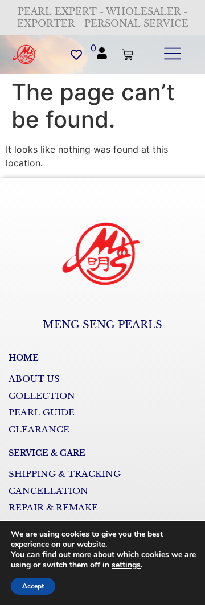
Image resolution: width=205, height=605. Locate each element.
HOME (24, 358)
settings (126, 565)
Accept (33, 586)
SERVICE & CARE (47, 453)
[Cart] (127, 55)
